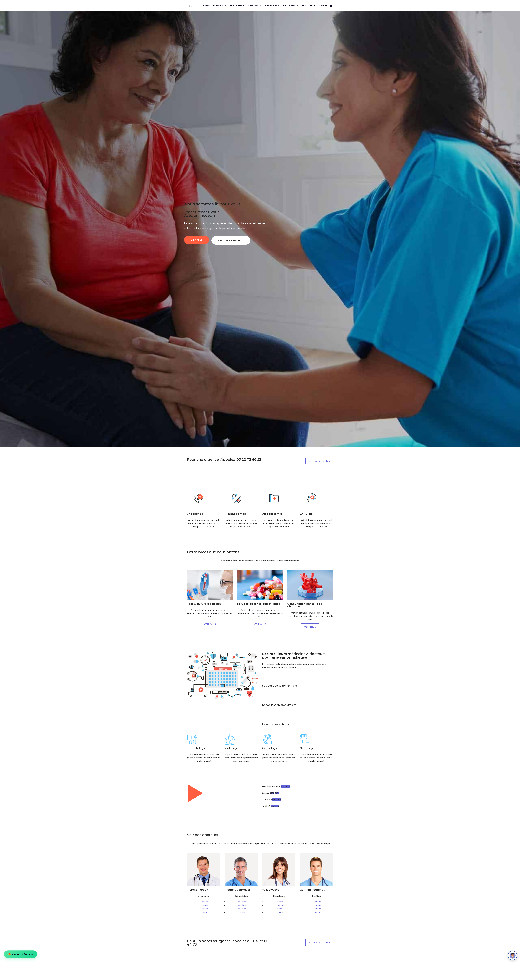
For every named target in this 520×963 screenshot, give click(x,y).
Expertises (218, 5)
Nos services (289, 5)
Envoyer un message (231, 240)
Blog (304, 5)
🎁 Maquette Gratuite (20, 954)
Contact (323, 5)
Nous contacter (319, 461)
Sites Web (253, 5)
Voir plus (197, 239)
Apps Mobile (271, 5)
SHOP (313, 5)
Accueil (206, 5)
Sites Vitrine (236, 5)
